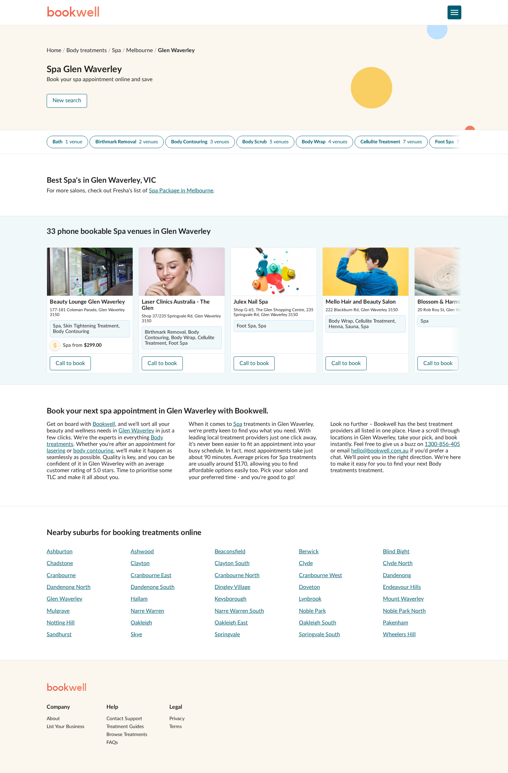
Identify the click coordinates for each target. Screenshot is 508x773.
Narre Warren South (239, 611)
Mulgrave (58, 611)
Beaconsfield (230, 551)
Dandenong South (153, 587)
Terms (175, 726)
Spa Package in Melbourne (181, 190)
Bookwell (104, 424)
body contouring (93, 451)
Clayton (140, 563)
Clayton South (232, 563)
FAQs (112, 742)
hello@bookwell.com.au (379, 451)
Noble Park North (404, 611)
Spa (116, 50)
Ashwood (142, 551)
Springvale (227, 634)
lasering (56, 451)
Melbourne (139, 50)
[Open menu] (454, 12)
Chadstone (60, 563)
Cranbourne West (320, 575)
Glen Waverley (176, 50)
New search (67, 100)
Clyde (306, 563)
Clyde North (398, 563)
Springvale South (319, 634)
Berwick (309, 551)
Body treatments (86, 50)
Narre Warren (147, 611)
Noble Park (312, 611)
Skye (136, 634)
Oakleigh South (317, 623)
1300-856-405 (442, 444)
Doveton (309, 587)
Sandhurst (59, 634)
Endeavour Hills (402, 587)
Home (54, 50)
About (53, 718)
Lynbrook (310, 599)
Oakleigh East (231, 623)
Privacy (177, 718)
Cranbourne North (237, 575)
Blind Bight (396, 551)
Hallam (139, 599)
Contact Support (124, 718)
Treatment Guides (125, 726)
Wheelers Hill (399, 634)
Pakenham (395, 623)
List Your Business (65, 726)
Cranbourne (61, 575)
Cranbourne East (151, 575)
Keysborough (230, 599)
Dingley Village (232, 587)
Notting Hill (61, 623)
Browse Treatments (126, 734)
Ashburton (60, 551)
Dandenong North (69, 587)
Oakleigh (141, 623)
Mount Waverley (403, 599)
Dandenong (397, 575)
